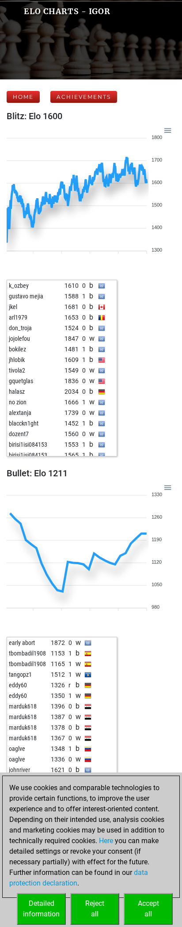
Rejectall (94, 908)
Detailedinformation (41, 908)
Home (23, 97)
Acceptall (148, 908)
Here (106, 841)
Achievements (84, 97)
